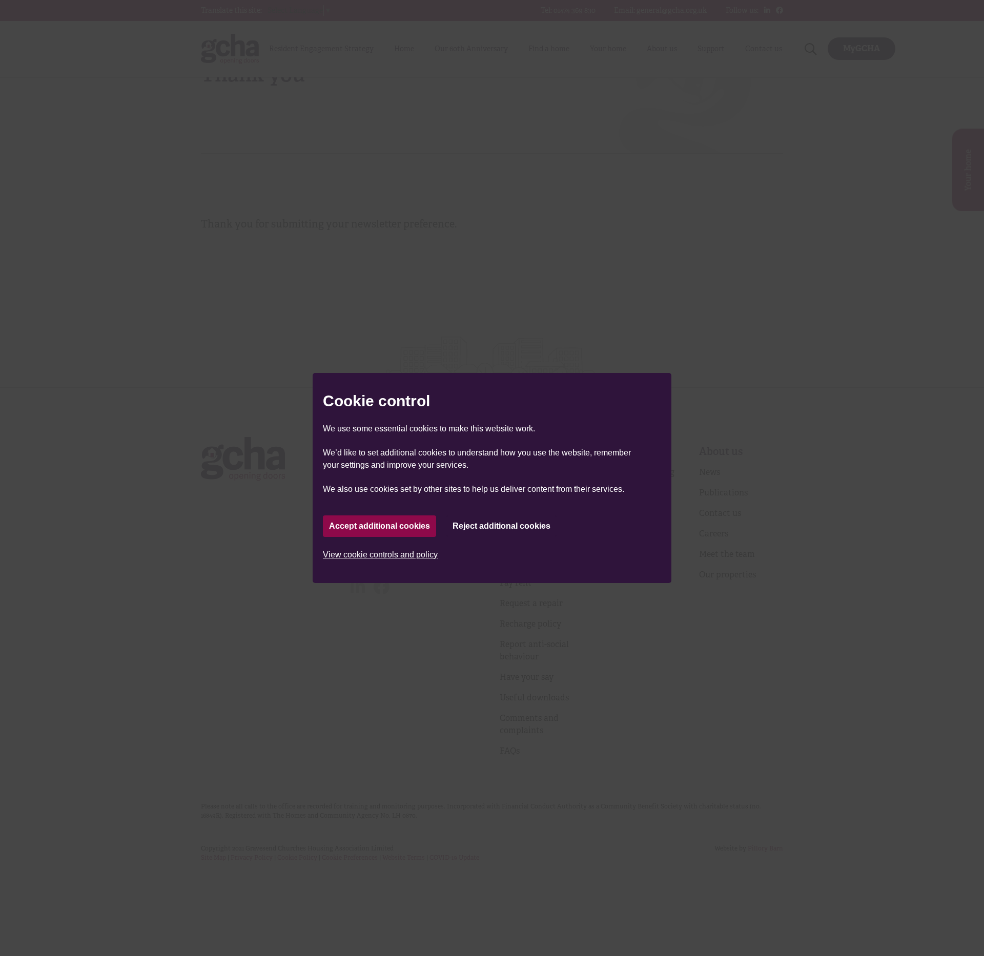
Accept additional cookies (379, 526)
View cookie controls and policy (380, 554)
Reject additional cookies (501, 526)
